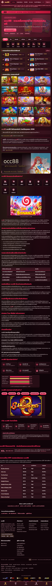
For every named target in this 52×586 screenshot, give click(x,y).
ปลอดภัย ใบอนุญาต (16, 564)
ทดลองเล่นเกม (19, 2)
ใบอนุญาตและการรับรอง (21, 531)
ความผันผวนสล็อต (20, 549)
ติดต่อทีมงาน (19, 529)
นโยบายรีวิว (35, 564)
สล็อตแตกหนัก (4, 545)
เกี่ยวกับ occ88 (20, 524)
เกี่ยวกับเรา (23, 564)
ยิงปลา (35, 39)
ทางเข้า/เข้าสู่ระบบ (37, 2)
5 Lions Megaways (5, 493)
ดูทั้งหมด (48, 50)
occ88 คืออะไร (4, 513)
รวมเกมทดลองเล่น (44, 524)
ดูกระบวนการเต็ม (9, 150)
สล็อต (29, 39)
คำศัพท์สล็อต (19, 553)
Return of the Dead (5, 497)
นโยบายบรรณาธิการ (21, 527)
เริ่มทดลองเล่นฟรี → (10, 30)
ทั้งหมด (5, 39)
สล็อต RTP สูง (4, 543)
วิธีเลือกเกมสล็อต (21, 513)
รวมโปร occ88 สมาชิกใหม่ (25, 506)
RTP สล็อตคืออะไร (12, 513)
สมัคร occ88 (8, 568)
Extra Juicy (3, 471)
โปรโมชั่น (25, 2)
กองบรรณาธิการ (20, 526)
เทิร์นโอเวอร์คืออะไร (20, 555)
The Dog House (4, 475)
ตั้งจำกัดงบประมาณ (33, 527)
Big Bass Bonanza (5, 468)
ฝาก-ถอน (31, 2)
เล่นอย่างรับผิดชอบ (32, 524)
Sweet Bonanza (44, 526)
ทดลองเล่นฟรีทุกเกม (8, 570)
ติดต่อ (22, 570)
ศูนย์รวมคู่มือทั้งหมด (21, 543)
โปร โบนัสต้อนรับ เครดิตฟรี (10, 566)
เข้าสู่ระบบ (48, 2)
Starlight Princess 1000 (6, 484)
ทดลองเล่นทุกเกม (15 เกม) (7, 572)
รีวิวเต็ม (10, 564)
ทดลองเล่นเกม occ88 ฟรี (13, 506)
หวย (40, 39)
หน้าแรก (13, 2)
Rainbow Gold (4, 490)
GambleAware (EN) (33, 529)
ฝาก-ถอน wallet (25, 568)
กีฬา (11, 39)
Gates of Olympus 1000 (6, 487)
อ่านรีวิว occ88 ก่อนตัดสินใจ (38, 506)
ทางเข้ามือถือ (31, 568)
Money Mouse (4, 478)
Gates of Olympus (45, 527)
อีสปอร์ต (16, 39)
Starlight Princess (5, 481)
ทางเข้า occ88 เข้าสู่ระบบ (16, 568)
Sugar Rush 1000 (44, 529)
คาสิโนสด (23, 39)
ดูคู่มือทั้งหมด (29, 513)
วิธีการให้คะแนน (43, 451)
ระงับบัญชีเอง (31, 526)
